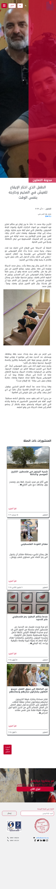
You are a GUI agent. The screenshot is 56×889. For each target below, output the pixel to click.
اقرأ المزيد (12, 509)
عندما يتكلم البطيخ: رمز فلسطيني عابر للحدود (30, 617)
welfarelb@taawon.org (42, 838)
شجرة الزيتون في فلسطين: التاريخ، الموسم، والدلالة (29, 472)
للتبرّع (12, 6)
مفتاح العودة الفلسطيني (34, 544)
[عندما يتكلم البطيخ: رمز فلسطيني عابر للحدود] (28, 603)
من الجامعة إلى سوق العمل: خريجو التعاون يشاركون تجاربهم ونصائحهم (28, 690)
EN (20, 5)
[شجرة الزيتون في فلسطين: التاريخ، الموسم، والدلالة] (28, 458)
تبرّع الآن (35, 789)
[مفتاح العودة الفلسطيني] (28, 530)
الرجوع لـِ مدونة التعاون (7, 749)
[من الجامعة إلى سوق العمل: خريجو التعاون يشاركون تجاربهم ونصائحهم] (28, 675)
